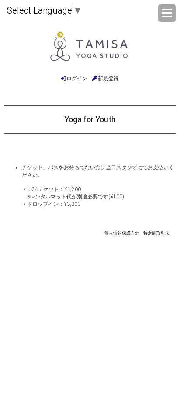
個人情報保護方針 (121, 233)
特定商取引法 (156, 233)
